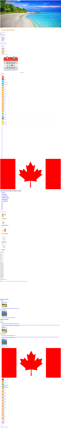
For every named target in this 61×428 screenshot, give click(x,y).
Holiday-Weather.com (2, 34)
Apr (2, 204)
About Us (3, 422)
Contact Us (3, 423)
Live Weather (4, 194)
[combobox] (3, 32)
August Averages (5, 195)
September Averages (5, 197)
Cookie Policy (3, 421)
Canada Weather (5, 200)
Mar (2, 203)
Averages (3, 40)
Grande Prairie (3, 39)
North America (3, 38)
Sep (2, 207)
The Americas (3, 37)
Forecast (3, 192)
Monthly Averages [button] (6, 84)
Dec (2, 209)
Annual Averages (5, 199)
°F (0, 280)
